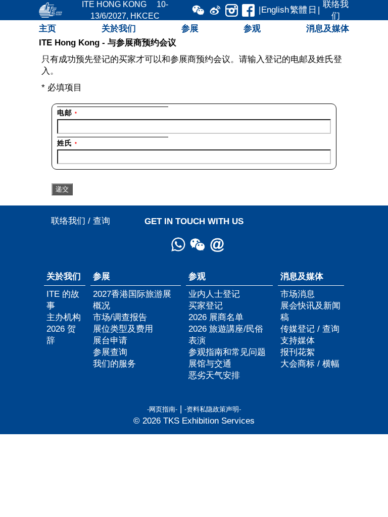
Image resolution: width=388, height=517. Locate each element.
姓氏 (67, 143)
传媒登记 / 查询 (310, 329)
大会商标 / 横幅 (310, 363)
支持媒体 (297, 340)
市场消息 (297, 294)
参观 (252, 28)
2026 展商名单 (216, 317)
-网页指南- (162, 409)
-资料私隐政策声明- (212, 409)
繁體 (298, 10)
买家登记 (205, 305)
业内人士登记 (214, 294)
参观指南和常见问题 (227, 352)
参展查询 (110, 352)
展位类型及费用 (123, 329)
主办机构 (63, 317)
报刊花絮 (297, 352)
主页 (47, 28)
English (275, 10)
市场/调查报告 (120, 317)
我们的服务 (114, 363)
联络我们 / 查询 (80, 221)
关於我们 (119, 28)
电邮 (67, 113)
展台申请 (110, 340)
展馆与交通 (209, 363)
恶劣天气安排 (214, 375)
